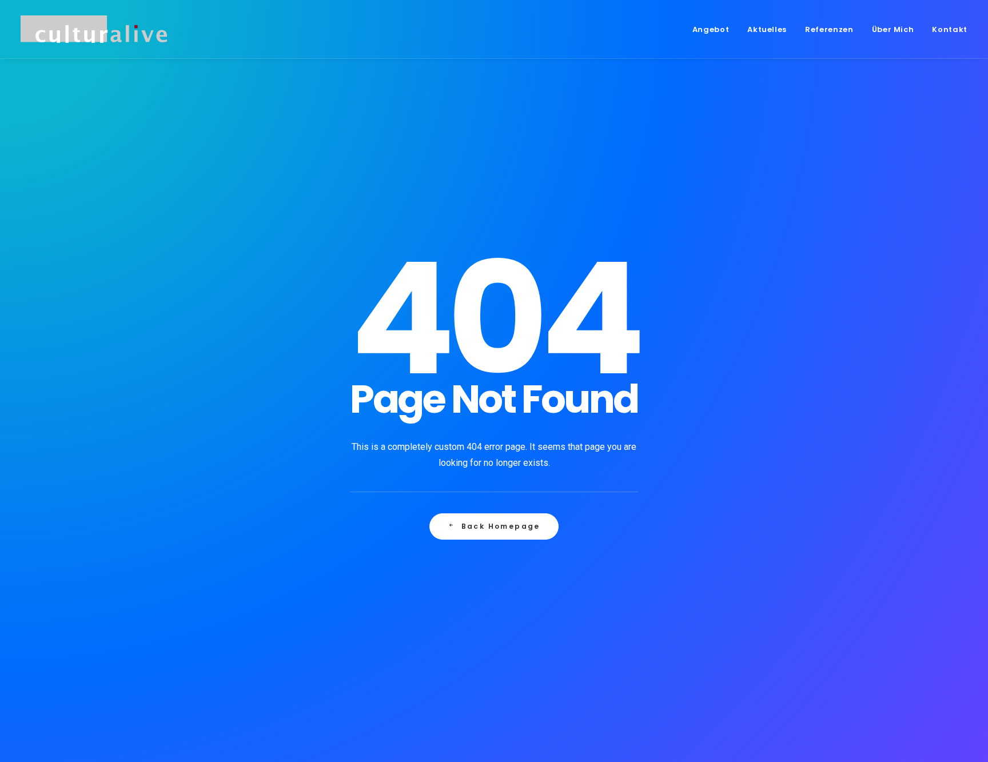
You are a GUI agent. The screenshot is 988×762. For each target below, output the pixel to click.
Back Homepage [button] (500, 526)
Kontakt (949, 29)
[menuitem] (715, 29)
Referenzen (829, 29)
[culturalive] (94, 29)
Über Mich (893, 29)
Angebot (711, 29)
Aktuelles (767, 29)
